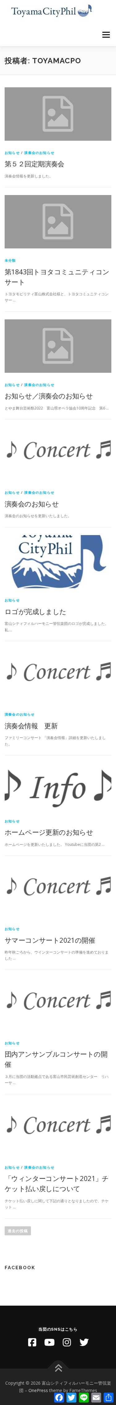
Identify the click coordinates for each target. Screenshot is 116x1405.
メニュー (106, 34)
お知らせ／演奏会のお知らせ (49, 395)
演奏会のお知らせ (39, 152)
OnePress (38, 1390)
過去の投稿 (18, 1230)
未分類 (10, 260)
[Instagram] (66, 1342)
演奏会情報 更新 (31, 725)
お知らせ (12, 152)
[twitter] (84, 1342)
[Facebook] (32, 1342)
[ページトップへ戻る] (58, 1369)
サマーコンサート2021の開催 (50, 940)
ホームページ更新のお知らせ (49, 832)
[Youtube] (49, 1342)
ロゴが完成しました (36, 611)
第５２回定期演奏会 (34, 163)
